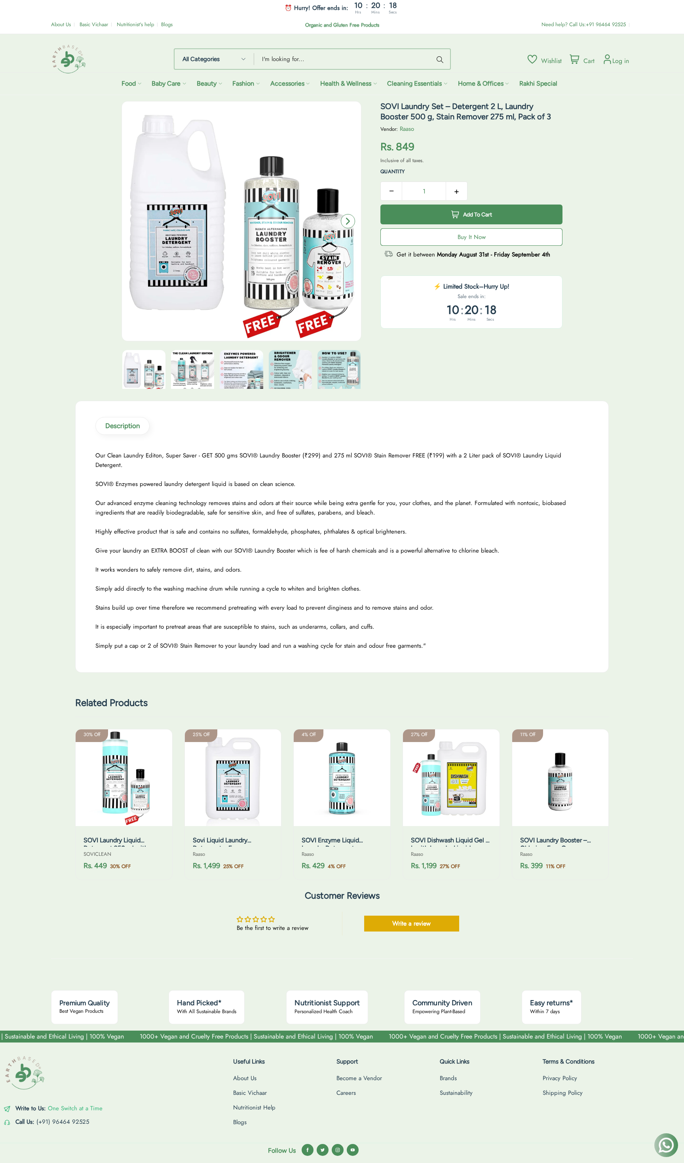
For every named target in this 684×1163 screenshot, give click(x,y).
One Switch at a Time (75, 1108)
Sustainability (456, 1092)
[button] (348, 221)
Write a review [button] (411, 923)
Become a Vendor (359, 1078)
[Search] (441, 59)
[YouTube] (353, 1150)
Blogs (167, 24)
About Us (61, 24)
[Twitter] (323, 1150)
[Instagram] (338, 1150)
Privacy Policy (560, 1078)
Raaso (407, 128)
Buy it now (472, 237)
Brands (448, 1078)
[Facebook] (308, 1150)
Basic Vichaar (94, 24)
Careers (346, 1092)
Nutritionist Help (254, 1107)
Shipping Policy (563, 1092)
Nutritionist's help (135, 24)
